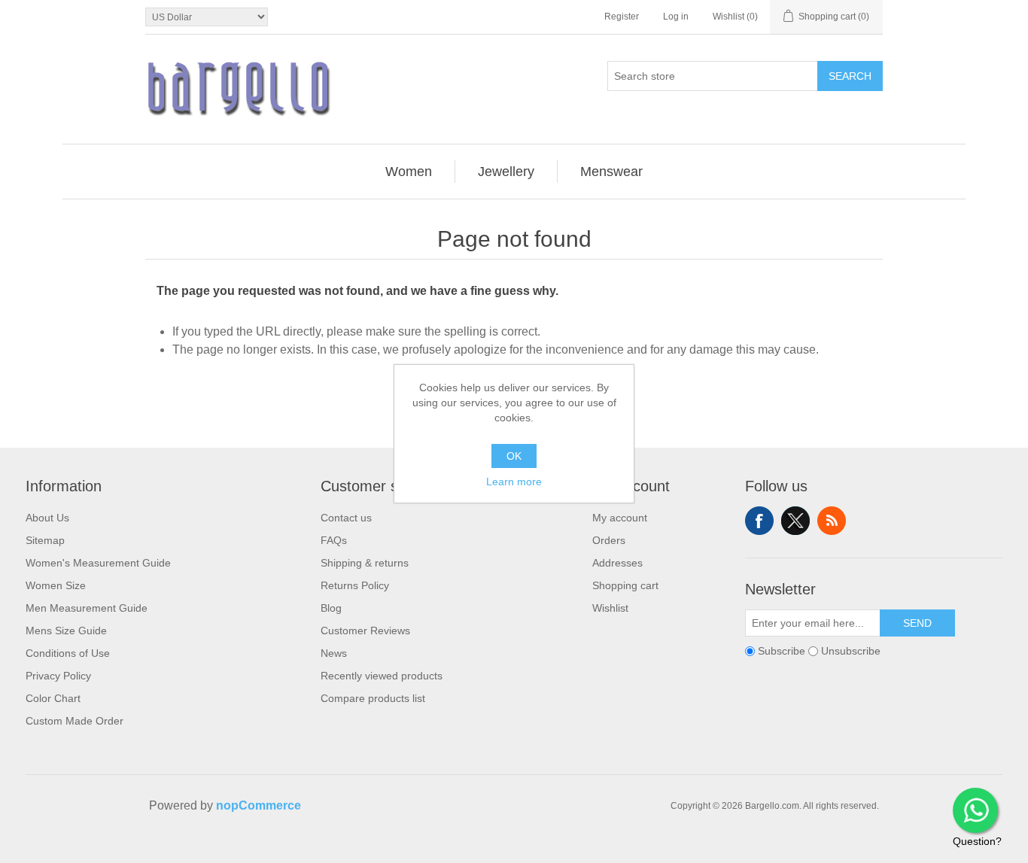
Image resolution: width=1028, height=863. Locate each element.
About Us (47, 518)
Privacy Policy (58, 676)
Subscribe (781, 651)
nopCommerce (258, 805)
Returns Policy (355, 585)
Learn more (514, 482)
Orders (608, 540)
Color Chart (53, 698)
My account (619, 518)
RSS (831, 520)
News (334, 653)
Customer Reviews (365, 630)
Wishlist (610, 608)
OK (514, 456)
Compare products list (373, 698)
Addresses (617, 563)
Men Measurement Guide (87, 608)
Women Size (56, 585)
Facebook (759, 520)
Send (917, 623)
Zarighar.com (568, 849)
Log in (676, 16)
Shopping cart (625, 585)
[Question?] (975, 810)
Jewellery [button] (506, 171)
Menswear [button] (611, 171)
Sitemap (45, 540)
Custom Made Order (74, 721)
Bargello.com (490, 849)
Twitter (795, 520)
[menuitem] (409, 171)
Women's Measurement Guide (98, 563)
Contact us (346, 518)
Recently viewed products (382, 676)
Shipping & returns (365, 563)
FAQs (334, 540)
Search (850, 76)
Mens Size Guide (66, 630)
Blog (331, 608)
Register (621, 16)
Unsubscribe (850, 651)
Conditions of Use (68, 653)
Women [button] (408, 171)
